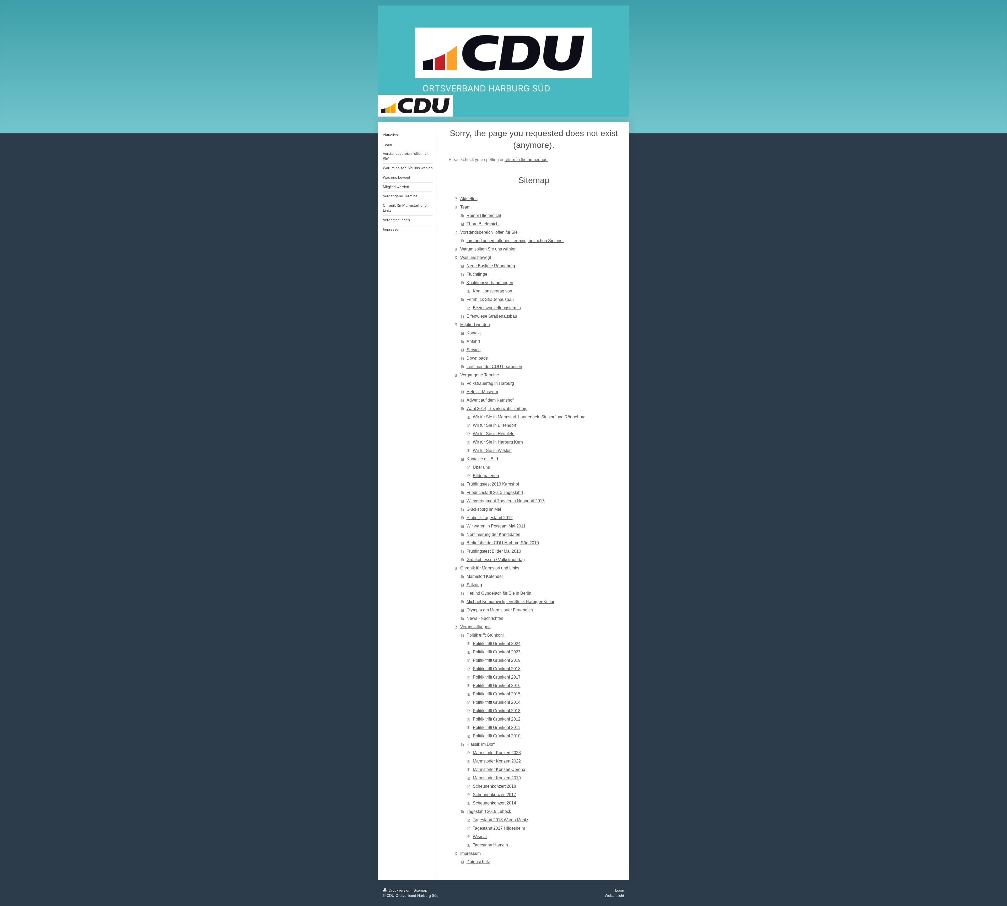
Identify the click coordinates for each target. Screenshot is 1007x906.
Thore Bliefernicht (483, 224)
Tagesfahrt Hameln (490, 845)
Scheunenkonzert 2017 (494, 794)
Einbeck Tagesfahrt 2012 (490, 517)
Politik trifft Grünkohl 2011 (496, 727)
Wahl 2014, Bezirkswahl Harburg (497, 408)
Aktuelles (469, 198)
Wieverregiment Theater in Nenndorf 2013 (506, 501)
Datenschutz (478, 862)
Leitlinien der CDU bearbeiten (494, 366)
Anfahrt (473, 341)
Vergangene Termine (479, 375)
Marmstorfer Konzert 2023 (497, 752)
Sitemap (420, 890)
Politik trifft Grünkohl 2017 (497, 677)
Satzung (474, 585)
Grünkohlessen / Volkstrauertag (496, 559)
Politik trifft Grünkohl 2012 (497, 719)
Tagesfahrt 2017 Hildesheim (499, 828)
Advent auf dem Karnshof (490, 400)
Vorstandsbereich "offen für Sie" (489, 232)
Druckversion (399, 890)
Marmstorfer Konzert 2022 (497, 761)
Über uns (481, 467)
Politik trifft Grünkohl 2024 (497, 643)
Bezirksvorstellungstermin (497, 308)
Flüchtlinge (477, 274)
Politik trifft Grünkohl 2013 (497, 710)
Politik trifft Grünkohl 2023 (497, 652)
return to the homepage (526, 159)
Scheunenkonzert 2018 (494, 786)
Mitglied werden (475, 324)
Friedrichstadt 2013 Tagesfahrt (495, 492)
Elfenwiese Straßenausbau (492, 316)
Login (619, 890)
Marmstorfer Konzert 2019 (497, 778)
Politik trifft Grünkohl (485, 635)
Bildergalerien (486, 475)
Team (465, 207)
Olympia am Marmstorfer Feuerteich (500, 610)
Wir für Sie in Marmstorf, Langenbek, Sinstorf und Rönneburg (529, 417)
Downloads (477, 358)
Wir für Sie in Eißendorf (494, 425)
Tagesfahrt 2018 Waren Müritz (500, 820)
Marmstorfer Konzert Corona (499, 769)
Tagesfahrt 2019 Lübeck (489, 811)
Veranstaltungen (475, 627)
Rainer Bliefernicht (484, 215)
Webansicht (614, 895)
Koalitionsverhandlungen (490, 282)
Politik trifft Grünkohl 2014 (497, 702)
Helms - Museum (482, 392)
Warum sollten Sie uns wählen (488, 249)
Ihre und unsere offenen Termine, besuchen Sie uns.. (515, 240)
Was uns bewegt (475, 257)
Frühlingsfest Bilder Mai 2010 (494, 551)
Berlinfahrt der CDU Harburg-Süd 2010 (503, 543)
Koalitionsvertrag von (492, 291)
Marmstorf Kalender (485, 576)
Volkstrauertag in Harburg (490, 383)
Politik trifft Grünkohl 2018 (497, 669)
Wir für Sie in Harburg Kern (498, 442)
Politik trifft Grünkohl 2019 (497, 660)
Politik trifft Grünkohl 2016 (497, 685)
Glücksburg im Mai (484, 509)
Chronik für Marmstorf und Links (489, 568)
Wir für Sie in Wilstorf (492, 450)
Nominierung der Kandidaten (493, 534)
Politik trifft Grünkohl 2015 (497, 694)
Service (474, 350)
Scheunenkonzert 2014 (494, 803)
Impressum (470, 853)
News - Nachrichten (485, 618)
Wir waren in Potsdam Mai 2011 (496, 526)
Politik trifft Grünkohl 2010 (497, 736)
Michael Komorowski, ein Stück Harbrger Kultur (510, 601)
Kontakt (474, 333)
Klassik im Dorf (481, 744)
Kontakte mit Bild (482, 459)
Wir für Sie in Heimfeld (494, 433)
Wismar (480, 836)
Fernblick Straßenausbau (490, 299)
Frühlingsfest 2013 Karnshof (493, 484)
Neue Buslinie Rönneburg (491, 266)
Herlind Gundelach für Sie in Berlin (499, 593)
